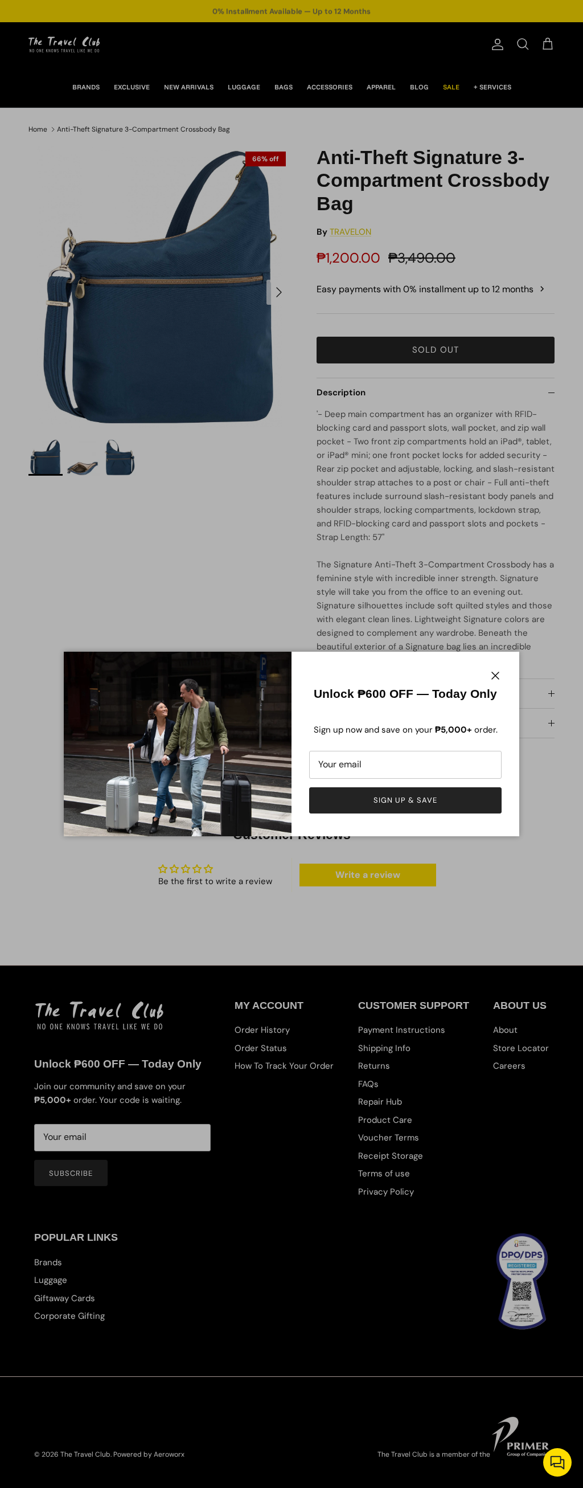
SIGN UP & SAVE (405, 800)
